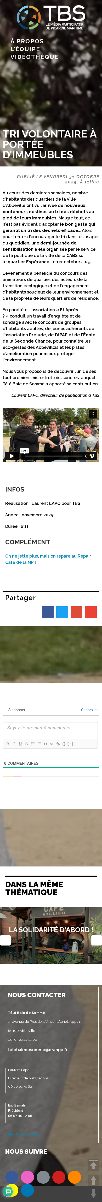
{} (64, 744)
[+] (70, 744)
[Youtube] (58, 1177)
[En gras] (7, 744)
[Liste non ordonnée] (39, 744)
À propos (27, 41)
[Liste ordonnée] (33, 744)
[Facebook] (11, 1177)
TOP (93, 1165)
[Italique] (14, 744)
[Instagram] (27, 1177)
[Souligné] (20, 744)
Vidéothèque (34, 56)
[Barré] (26, 744)
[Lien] (58, 744)
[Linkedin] (27, 1190)
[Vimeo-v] (43, 1177)
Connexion (89, 710)
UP (93, 1180)
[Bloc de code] (51, 744)
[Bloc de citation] (45, 744)
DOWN (93, 1193)
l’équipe (25, 49)
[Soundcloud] (74, 1177)
